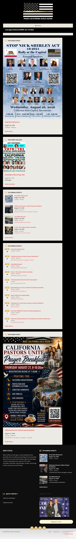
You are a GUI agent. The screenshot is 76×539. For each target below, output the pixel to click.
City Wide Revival (19, 217)
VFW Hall (14, 314)
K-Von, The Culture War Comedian (25, 227)
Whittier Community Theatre (23, 233)
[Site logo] (38, 20)
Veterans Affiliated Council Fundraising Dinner (26, 311)
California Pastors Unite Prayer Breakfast (28, 206)
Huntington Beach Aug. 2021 (15, 175)
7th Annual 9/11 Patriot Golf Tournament (24, 280)
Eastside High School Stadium (23, 222)
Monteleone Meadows (17, 299)
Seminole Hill (15, 306)
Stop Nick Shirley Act (12, 122)
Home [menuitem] (50, 532)
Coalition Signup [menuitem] (68, 534)
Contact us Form (8, 502)
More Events (9, 131)
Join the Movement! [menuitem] (67, 532)
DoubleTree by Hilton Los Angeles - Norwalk (26, 211)
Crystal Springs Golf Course (19, 283)
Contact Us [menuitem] (56, 532)
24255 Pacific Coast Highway (19, 291)
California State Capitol (18, 322)
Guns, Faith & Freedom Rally (20, 295)
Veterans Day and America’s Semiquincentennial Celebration (30, 319)
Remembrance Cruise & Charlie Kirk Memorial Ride (27, 287)
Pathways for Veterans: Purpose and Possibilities (27, 303)
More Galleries (10, 184)
